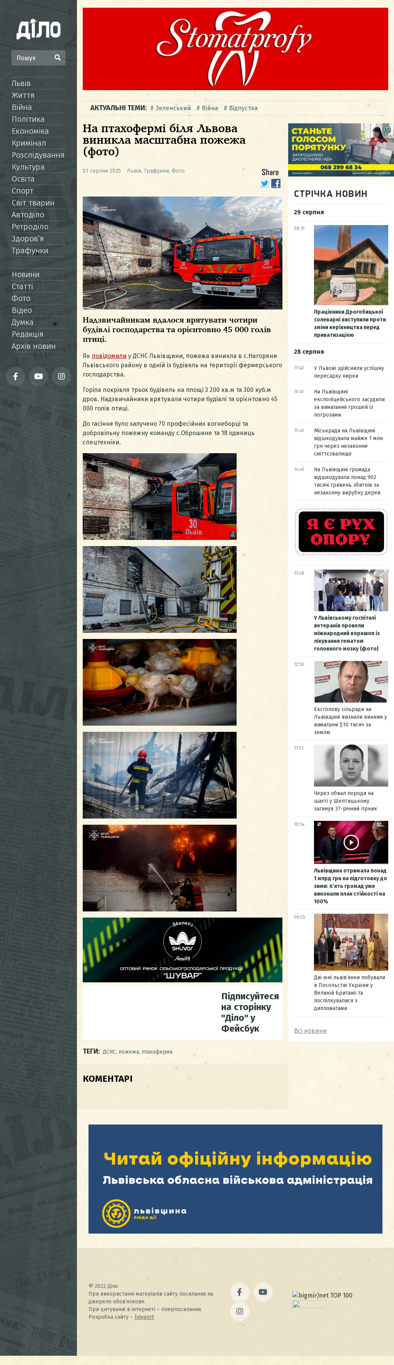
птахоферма (157, 1052)
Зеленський (173, 108)
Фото (21, 298)
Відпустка (243, 108)
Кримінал (29, 143)
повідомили (109, 356)
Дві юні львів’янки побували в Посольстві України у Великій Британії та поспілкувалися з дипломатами (349, 993)
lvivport (144, 1317)
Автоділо (28, 215)
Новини (26, 274)
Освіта (23, 179)
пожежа (129, 1052)
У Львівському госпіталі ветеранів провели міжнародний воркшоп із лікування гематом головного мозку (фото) (347, 633)
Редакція (27, 334)
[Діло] (38, 28)
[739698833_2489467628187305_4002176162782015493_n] (235, 88)
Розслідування (38, 155)
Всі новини (310, 1030)
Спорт (22, 191)
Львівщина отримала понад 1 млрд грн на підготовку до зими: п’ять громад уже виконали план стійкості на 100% (350, 886)
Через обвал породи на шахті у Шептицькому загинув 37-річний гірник (345, 801)
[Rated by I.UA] (309, 1306)
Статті (22, 286)
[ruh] (341, 554)
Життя (23, 95)
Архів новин (34, 346)
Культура (28, 167)
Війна (22, 107)
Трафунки (30, 250)
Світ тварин (33, 203)
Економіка (30, 131)
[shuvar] (182, 980)
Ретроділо (30, 227)
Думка (22, 322)
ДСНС (109, 1052)
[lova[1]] (235, 1231)
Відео (22, 310)
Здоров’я (28, 239)
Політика (28, 119)
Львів (21, 83)
